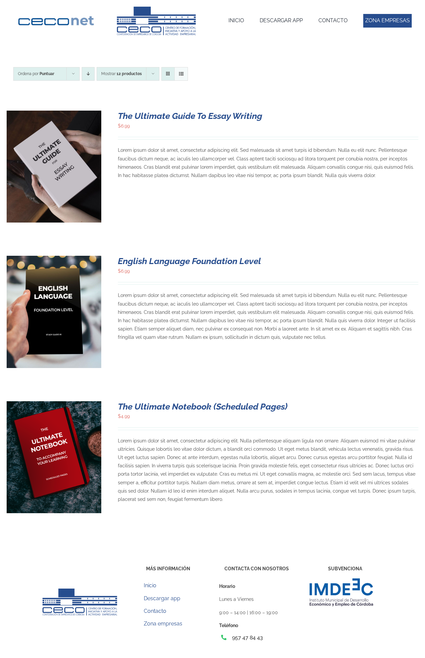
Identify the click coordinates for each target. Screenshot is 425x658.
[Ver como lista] (181, 73)
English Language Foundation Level (189, 261)
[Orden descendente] (88, 74)
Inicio (150, 585)
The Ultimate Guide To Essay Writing (190, 116)
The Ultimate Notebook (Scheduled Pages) (203, 407)
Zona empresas (163, 623)
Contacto (155, 611)
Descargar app (162, 598)
